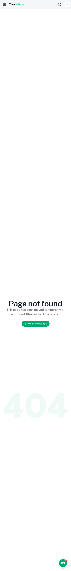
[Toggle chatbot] (63, 563)
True (17, 4)
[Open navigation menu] (4, 4)
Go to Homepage (37, 323)
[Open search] (59, 4)
